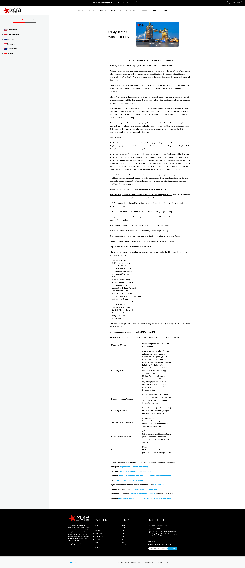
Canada (10, 53)
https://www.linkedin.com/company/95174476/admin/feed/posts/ (145, 476)
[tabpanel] (24, 41)
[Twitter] (72, 544)
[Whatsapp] (80, 544)
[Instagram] (77, 544)
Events (97, 545)
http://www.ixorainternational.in (142, 494)
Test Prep (144, 10)
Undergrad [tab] (19, 20)
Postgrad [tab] (30, 20)
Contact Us (98, 548)
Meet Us (103, 10)
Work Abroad (130, 10)
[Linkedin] (74, 544)
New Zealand (12, 49)
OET (123, 539)
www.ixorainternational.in (159, 525)
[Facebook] (69, 544)
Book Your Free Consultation (126, 3)
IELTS (123, 525)
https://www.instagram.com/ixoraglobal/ (136, 467)
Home (80, 10)
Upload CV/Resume (158, 548)
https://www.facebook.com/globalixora (135, 471)
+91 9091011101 (156, 529)
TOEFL (124, 528)
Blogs (155, 10)
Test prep (98, 539)
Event (165, 10)
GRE (123, 536)
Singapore (11, 44)
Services (91, 10)
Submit (172, 548)
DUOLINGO (125, 545)
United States (12, 30)
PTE (123, 531)
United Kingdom (13, 34)
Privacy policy (73, 562)
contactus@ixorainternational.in (144, 489)
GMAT (123, 533)
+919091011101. (159, 485)
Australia (10, 39)
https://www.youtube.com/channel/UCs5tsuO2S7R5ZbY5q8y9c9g (144, 498)
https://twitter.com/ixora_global (130, 480)
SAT (123, 542)
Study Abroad (116, 10)
